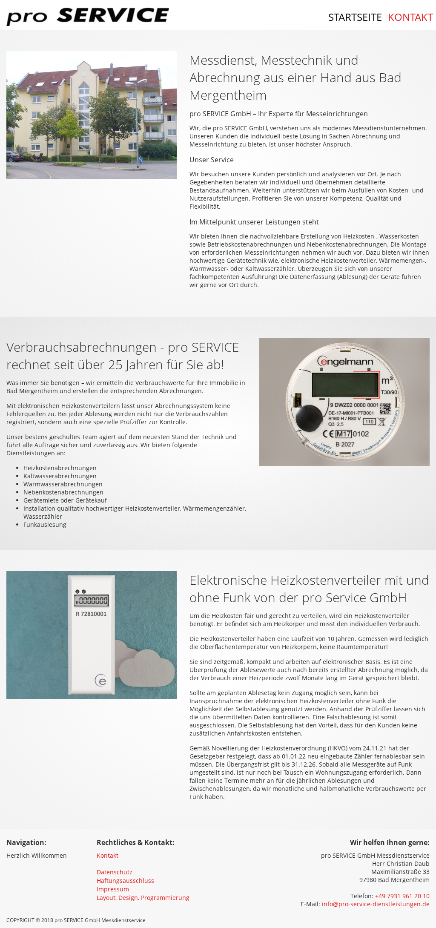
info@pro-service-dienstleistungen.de (376, 904)
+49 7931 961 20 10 (402, 896)
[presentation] (68, 852)
